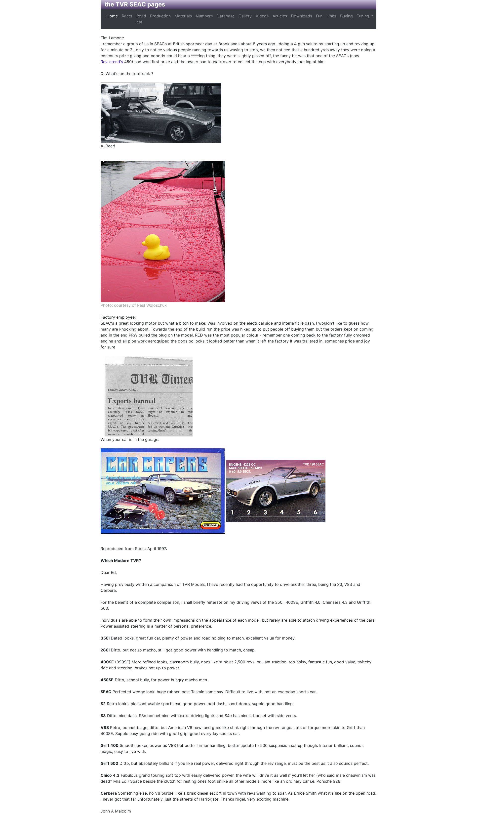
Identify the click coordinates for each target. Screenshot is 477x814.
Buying (346, 15)
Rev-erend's (112, 61)
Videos (262, 15)
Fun (319, 15)
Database (226, 15)
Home (112, 15)
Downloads (301, 15)
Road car (141, 18)
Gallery (245, 15)
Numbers (204, 15)
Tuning (363, 15)
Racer (127, 15)
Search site (383, 18)
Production (160, 15)
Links (331, 15)
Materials (183, 15)
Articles (280, 15)
